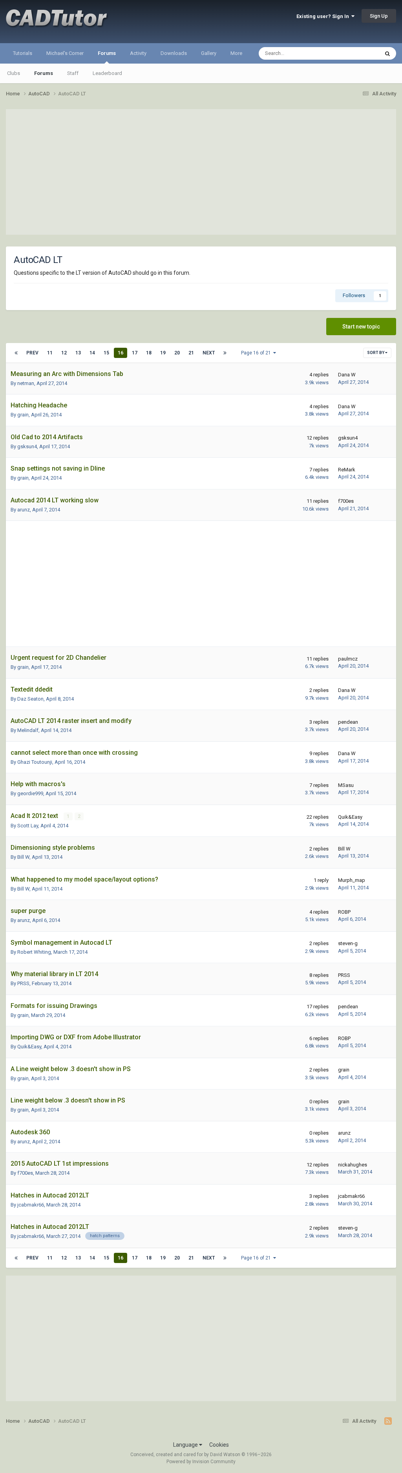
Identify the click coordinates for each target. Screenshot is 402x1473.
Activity (138, 53)
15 (106, 353)
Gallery (208, 53)
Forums (107, 53)
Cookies (219, 1445)
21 (191, 353)
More (236, 53)
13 (78, 353)
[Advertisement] (201, 172)
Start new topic (361, 326)
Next (209, 353)
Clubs (13, 73)
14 (92, 353)
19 (163, 353)
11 (50, 353)
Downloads (174, 53)
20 (177, 353)
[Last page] (224, 353)
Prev (32, 353)
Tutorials (22, 53)
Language (186, 1445)
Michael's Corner (65, 53)
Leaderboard (107, 73)
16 (120, 353)
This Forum (356, 53)
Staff (73, 73)
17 (134, 353)
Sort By (376, 352)
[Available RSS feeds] (388, 1421)
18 (149, 353)
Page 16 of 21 (257, 353)
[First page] (16, 353)
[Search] (387, 53)
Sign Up (379, 16)
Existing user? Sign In (323, 16)
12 (64, 353)
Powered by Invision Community (201, 1461)
